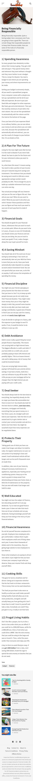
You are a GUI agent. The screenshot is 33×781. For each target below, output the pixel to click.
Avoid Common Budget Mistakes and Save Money (20, 690)
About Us (23, 748)
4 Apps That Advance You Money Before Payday (19, 720)
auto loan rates (24, 406)
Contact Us (15, 748)
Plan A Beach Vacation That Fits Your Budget (20, 710)
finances (11, 666)
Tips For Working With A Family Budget (21, 681)
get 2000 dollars (10, 648)
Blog (8, 748)
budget (5, 666)
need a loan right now (17, 315)
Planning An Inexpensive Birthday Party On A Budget (20, 700)
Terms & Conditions (11, 751)
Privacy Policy (23, 751)
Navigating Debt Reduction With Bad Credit (20, 729)
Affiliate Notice (16, 754)
